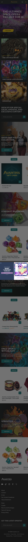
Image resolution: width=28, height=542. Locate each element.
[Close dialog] (0, 263)
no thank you (7, 274)
